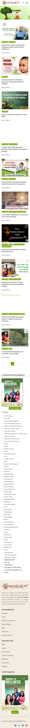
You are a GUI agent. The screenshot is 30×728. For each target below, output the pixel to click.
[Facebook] (15, 725)
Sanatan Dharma (9, 522)
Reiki (6, 519)
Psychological (8, 512)
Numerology (8, 509)
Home (3, 644)
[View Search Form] (23, 3)
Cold (5, 456)
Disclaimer (5, 659)
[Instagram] (23, 725)
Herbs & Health (6, 246)
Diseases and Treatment (11, 464)
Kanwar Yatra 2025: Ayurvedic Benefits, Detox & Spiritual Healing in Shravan (15, 149)
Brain (6, 451)
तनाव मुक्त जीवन (8, 565)
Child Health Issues (15, 279)
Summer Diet (8, 537)
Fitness (6, 466)
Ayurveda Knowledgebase (16, 314)
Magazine (15, 712)
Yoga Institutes (8, 552)
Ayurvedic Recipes (9, 436)
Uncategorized (8, 542)
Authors (4, 648)
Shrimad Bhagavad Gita (11, 527)
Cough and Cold (9, 459)
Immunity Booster (9, 489)
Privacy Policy (6, 652)
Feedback (4, 666)
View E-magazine (15, 408)
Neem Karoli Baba (9, 504)
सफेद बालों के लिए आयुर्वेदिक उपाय (13, 570)
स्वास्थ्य (6, 572)
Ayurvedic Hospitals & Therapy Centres (15, 434)
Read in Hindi (8, 517)
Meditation (12, 179)
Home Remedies (9, 487)
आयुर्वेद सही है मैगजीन (9, 560)
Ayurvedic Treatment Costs (12, 441)
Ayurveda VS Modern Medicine (13, 426)
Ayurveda (5, 42)
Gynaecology (8, 469)
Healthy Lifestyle (18, 244)
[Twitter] (19, 725)
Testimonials (5, 663)
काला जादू (6, 562)
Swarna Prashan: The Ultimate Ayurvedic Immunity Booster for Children (13, 82)
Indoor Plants (8, 492)
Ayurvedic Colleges (9, 431)
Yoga (5, 550)
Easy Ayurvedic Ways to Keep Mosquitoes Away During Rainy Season (12, 284)
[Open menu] (26, 2)
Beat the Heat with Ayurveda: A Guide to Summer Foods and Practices (13, 319)
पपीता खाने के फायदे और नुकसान (12, 567)
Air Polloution (8, 416)
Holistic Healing (9, 484)
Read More (6, 53)
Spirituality (7, 535)
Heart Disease (8, 479)
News (10, 348)
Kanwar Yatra (13, 144)
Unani (6, 540)
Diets (10, 244)
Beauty (6, 446)
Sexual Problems (9, 524)
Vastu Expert (8, 545)
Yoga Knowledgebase (10, 555)
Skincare (6, 530)
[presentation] (15, 31)
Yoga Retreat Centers (10, 557)
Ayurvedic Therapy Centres (12, 439)
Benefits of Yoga (9, 449)
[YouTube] (26, 725)
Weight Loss (8, 547)
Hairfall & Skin (8, 474)
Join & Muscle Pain (10, 494)
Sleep (6, 532)
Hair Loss (7, 471)
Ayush (6, 444)
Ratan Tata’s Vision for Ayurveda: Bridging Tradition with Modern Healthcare (13, 47)
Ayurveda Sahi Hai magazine (17, 211)
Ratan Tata (12, 42)
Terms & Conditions (7, 655)
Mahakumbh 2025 (9, 499)
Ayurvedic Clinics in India (11, 428)
